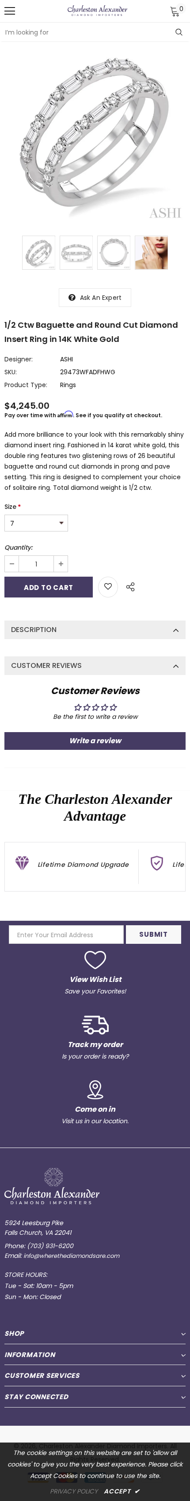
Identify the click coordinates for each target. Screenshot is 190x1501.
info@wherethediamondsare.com (71, 1256)
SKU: (10, 372)
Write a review (95, 741)
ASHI (66, 359)
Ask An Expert (101, 297)
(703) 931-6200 (50, 1245)
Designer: (18, 359)
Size (12, 506)
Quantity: (18, 547)
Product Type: (25, 384)
